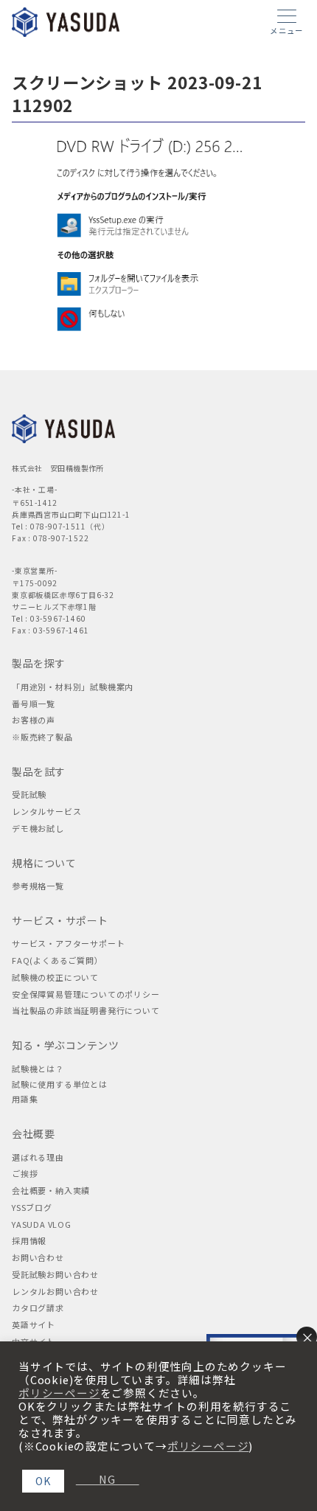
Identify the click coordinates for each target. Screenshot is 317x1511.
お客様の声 (33, 720)
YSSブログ (32, 1207)
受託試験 (29, 794)
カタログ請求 (38, 1307)
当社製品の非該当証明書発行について (86, 1010)
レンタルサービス (46, 811)
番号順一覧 (33, 703)
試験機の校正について (55, 977)
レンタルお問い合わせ (55, 1291)
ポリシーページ (59, 1393)
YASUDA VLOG (42, 1224)
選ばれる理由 (38, 1157)
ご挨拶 (25, 1173)
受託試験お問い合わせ (55, 1274)
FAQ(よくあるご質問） (57, 960)
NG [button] (102, 1479)
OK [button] (43, 1480)
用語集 (25, 1099)
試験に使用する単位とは (60, 1084)
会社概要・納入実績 (51, 1190)
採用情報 (29, 1240)
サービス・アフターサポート (68, 943)
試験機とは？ (38, 1068)
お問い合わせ (38, 1257)
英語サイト (33, 1324)
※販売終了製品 (42, 737)
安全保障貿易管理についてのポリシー (86, 994)
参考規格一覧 (38, 886)
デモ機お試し (38, 828)
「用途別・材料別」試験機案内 (72, 686)
